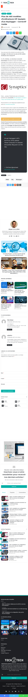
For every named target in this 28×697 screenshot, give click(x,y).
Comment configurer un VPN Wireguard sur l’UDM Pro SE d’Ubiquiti (16, 521)
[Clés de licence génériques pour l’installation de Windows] (5, 622)
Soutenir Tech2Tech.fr (20, 686)
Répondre (10, 329)
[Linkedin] (14, 33)
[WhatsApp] (20, 33)
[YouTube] (17, 236)
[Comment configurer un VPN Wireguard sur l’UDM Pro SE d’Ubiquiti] (5, 521)
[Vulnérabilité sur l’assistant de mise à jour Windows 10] (21, 299)
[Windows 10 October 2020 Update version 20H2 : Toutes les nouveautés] (7, 299)
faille (7, 179)
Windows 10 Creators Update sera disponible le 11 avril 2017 (7, 290)
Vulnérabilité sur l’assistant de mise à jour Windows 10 (20, 306)
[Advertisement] (14, 158)
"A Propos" (13, 670)
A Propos (14, 688)
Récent (4, 492)
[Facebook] (7, 33)
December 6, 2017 (9, 169)
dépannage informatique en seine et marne (11, 667)
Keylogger (19, 179)
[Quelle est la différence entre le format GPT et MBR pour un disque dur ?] (14, 622)
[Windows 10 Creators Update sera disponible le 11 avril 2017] (7, 285)
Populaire (12, 492)
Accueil (3, 10)
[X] (11, 33)
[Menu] (1, 3)
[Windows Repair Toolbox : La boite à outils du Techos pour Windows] (5, 516)
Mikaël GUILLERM (6, 27)
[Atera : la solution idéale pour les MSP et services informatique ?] (5, 498)
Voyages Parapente (5, 653)
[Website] (9, 236)
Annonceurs (13, 686)
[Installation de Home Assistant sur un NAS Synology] (5, 504)
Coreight (2, 648)
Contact (8, 686)
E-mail (2, 378)
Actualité (8, 10)
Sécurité (9, 13)
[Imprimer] (20, 185)
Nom (2, 372)
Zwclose (9, 175)
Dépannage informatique (6, 650)
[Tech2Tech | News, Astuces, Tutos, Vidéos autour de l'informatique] (8, 2)
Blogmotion (3, 647)
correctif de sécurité (10, 104)
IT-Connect (3, 651)
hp (12, 179)
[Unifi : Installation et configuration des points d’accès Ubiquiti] (5, 510)
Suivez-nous (4, 638)
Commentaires (22, 492)
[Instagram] (18, 236)
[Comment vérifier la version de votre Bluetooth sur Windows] (23, 632)
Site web (3, 384)
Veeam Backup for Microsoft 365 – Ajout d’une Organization (20, 291)
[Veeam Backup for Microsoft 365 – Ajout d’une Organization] (21, 285)
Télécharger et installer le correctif (12, 119)
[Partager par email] (18, 185)
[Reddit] (17, 33)
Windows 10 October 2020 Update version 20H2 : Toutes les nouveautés (6, 306)
